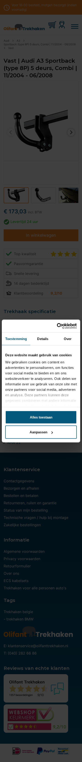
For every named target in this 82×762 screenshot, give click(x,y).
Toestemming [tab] (16, 339)
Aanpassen (38, 432)
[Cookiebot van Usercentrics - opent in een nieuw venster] (58, 326)
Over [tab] (68, 339)
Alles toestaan (41, 417)
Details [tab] (42, 339)
